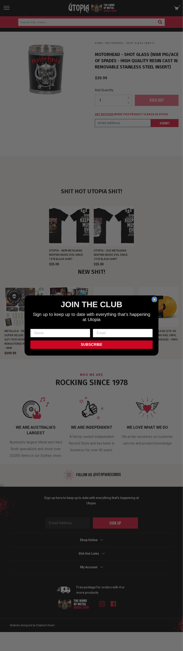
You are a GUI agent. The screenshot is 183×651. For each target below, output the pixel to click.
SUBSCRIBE (91, 344)
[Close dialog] (154, 299)
